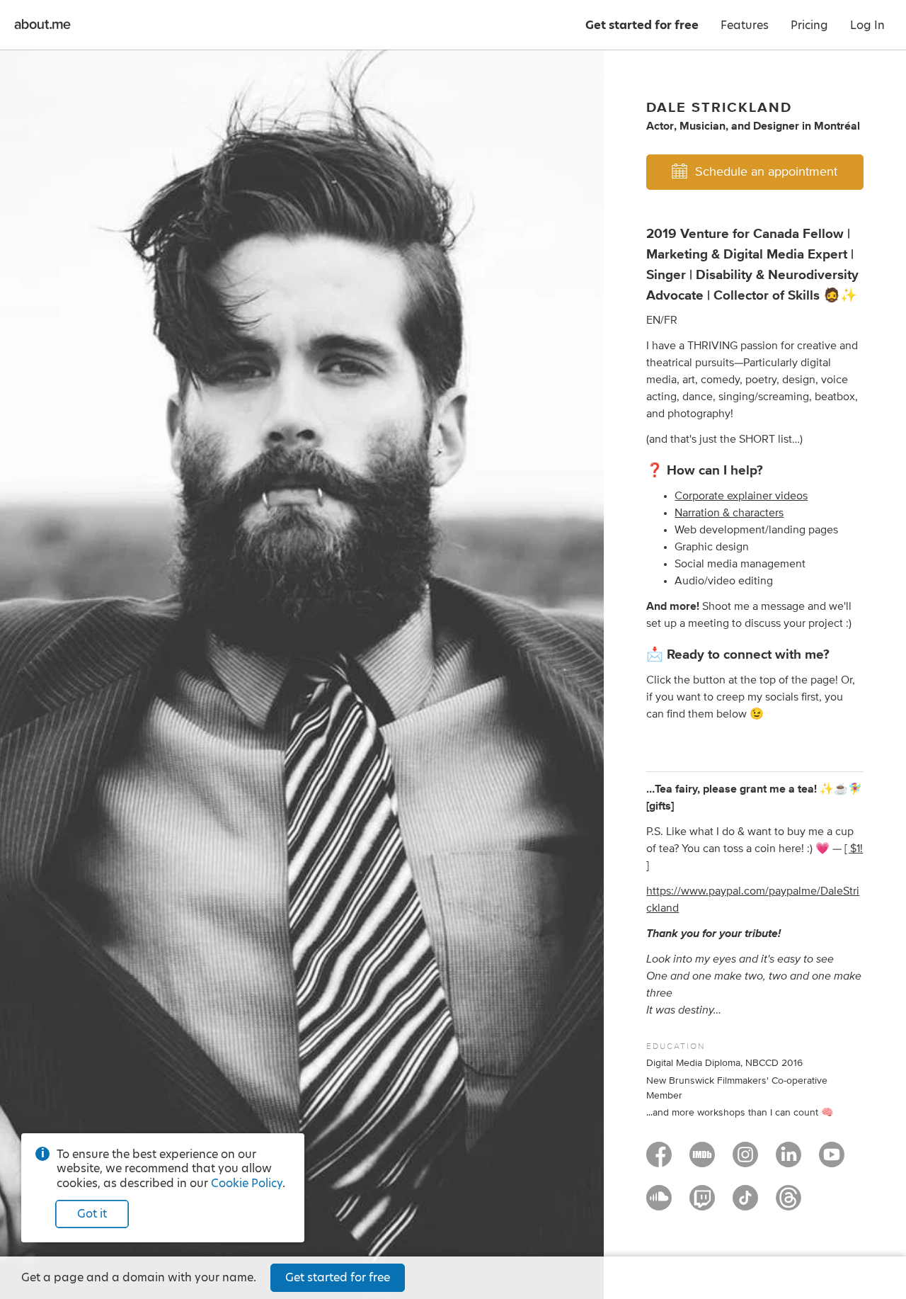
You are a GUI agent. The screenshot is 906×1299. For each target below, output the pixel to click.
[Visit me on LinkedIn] (788, 1161)
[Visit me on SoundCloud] (659, 1204)
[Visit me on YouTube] (831, 1161)
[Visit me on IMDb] (702, 1161)
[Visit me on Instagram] (745, 1161)
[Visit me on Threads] (788, 1204)
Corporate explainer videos (741, 495)
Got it (92, 1214)
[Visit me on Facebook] (659, 1161)
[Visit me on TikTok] (745, 1204)
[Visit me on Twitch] (702, 1204)
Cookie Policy (246, 1183)
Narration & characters (729, 512)
